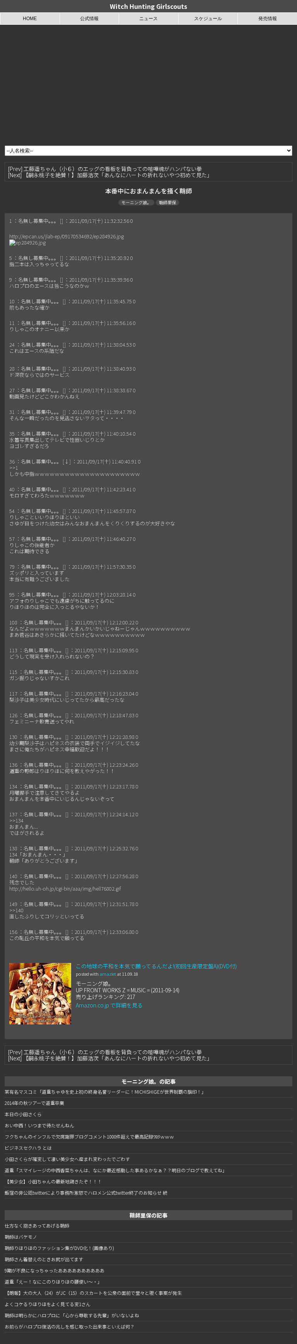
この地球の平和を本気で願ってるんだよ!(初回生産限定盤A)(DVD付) (156, 966)
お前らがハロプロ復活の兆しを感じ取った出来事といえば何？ (70, 1326)
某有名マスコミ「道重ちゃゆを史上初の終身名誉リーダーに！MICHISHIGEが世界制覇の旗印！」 (105, 1091)
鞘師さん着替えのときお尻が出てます (44, 1259)
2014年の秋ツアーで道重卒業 (34, 1102)
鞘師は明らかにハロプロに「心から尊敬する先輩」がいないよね (72, 1315)
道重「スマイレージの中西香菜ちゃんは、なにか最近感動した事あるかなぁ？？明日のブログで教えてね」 (116, 1170)
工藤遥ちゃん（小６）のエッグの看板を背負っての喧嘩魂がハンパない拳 (113, 169)
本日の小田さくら (23, 1114)
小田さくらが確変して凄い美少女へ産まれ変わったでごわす (67, 1159)
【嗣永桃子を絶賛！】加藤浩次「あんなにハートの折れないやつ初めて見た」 (117, 175)
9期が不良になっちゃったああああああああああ (54, 1270)
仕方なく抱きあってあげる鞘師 (37, 1225)
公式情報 (89, 18)
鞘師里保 (167, 202)
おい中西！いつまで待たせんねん (39, 1125)
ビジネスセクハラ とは (28, 1147)
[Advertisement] (148, 83)
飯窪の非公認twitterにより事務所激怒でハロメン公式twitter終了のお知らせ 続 (86, 1192)
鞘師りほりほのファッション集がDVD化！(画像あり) (59, 1248)
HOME (30, 18)
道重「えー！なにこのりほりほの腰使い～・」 (53, 1281)
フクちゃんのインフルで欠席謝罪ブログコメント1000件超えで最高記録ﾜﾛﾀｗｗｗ (89, 1136)
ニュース (148, 18)
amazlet (107, 974)
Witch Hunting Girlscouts (148, 6)
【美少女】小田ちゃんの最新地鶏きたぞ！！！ (53, 1181)
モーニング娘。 (136, 202)
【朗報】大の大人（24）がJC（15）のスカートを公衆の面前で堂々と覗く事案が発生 (93, 1292)
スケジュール (208, 18)
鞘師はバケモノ (21, 1236)
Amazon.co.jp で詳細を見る (109, 1005)
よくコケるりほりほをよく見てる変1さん (47, 1304)
